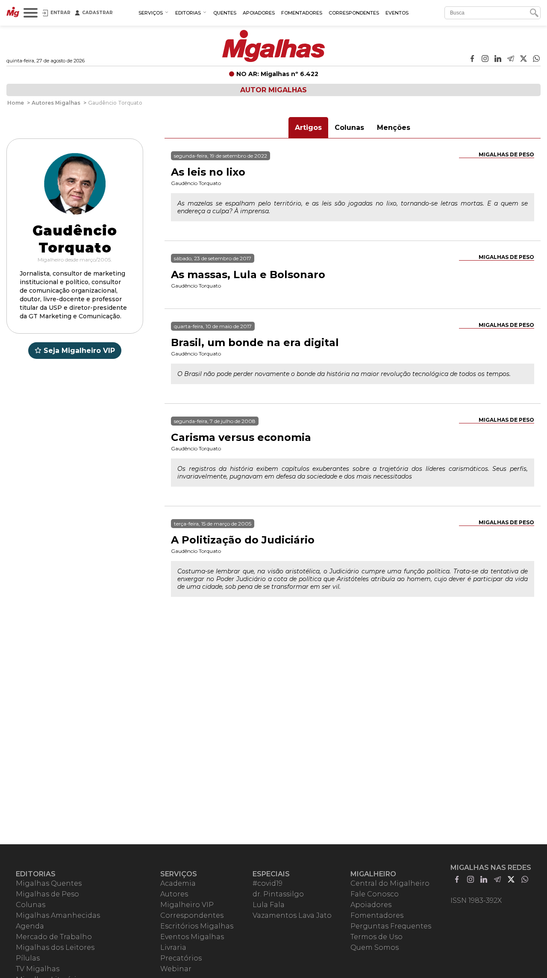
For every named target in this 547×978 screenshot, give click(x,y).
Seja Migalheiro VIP (79, 351)
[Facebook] (472, 59)
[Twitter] (523, 59)
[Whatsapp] (536, 59)
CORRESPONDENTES (354, 13)
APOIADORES (259, 13)
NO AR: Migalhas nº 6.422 (277, 73)
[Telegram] (510, 59)
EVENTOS (397, 13)
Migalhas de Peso (506, 154)
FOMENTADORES (301, 13)
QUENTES (224, 13)
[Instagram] (485, 59)
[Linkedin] (497, 59)
